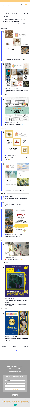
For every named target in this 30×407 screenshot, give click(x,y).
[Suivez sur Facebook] (13, 395)
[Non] (28, 402)
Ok (15, 404)
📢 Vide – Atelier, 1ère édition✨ (13, 259)
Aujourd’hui (15, 346)
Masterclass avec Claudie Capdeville (14, 190)
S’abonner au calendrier (14, 350)
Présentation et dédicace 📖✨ (13, 236)
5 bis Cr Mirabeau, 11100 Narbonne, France (15, 370)
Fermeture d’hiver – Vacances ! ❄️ (14, 124)
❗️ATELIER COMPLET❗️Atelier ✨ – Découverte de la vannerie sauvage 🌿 (15, 58)
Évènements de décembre (12, 21)
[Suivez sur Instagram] (16, 395)
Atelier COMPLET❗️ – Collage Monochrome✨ (13, 205)
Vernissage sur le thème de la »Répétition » (16, 198)
